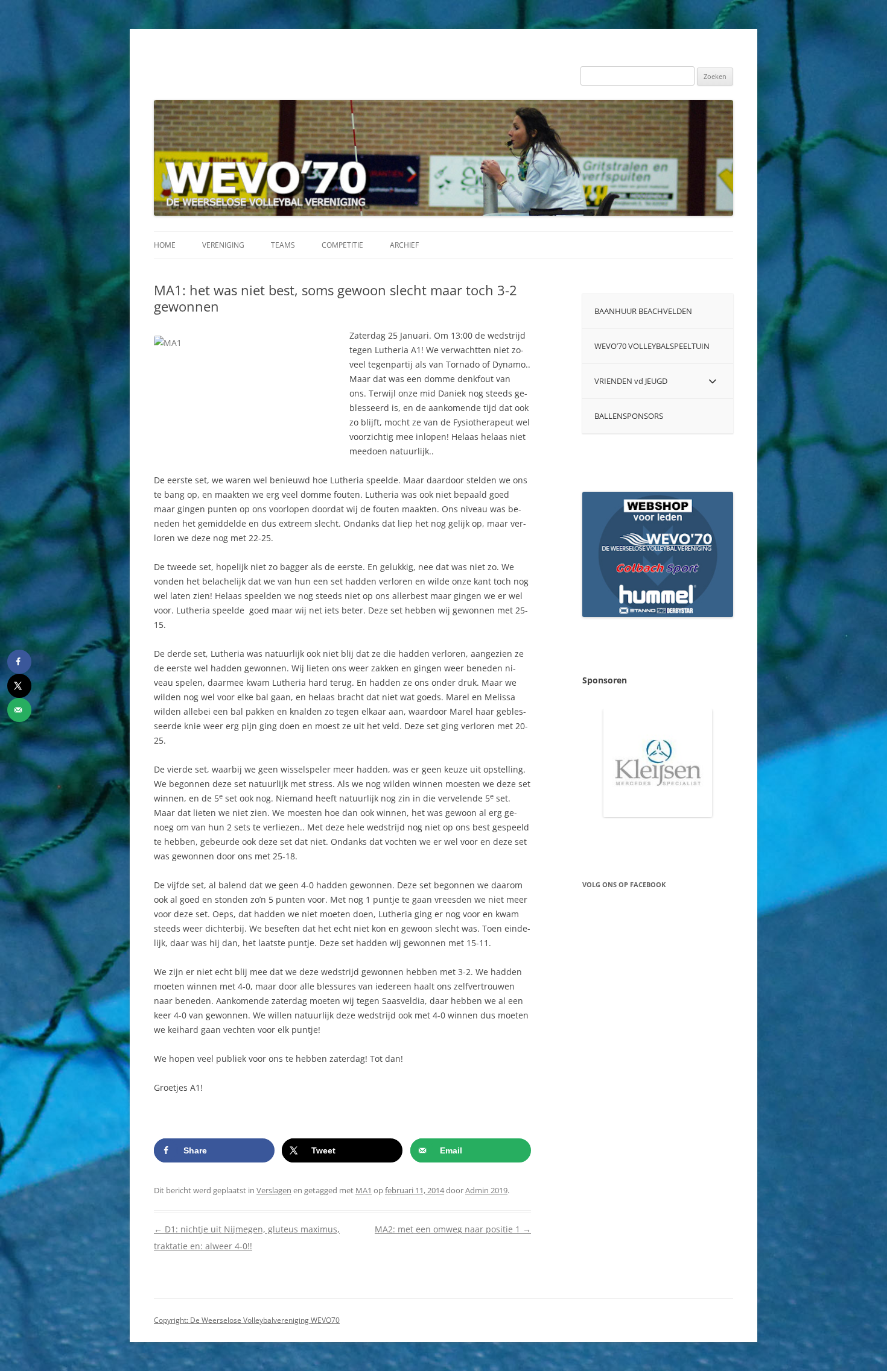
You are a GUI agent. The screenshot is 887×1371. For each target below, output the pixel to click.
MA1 (363, 1190)
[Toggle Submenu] (712, 381)
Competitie (342, 245)
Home (165, 245)
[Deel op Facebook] (19, 662)
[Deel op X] (19, 686)
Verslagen (273, 1190)
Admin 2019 (486, 1190)
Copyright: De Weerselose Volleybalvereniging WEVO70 (247, 1320)
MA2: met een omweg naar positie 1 (453, 1229)
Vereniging (223, 245)
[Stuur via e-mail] (19, 710)
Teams (283, 245)
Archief (404, 245)
